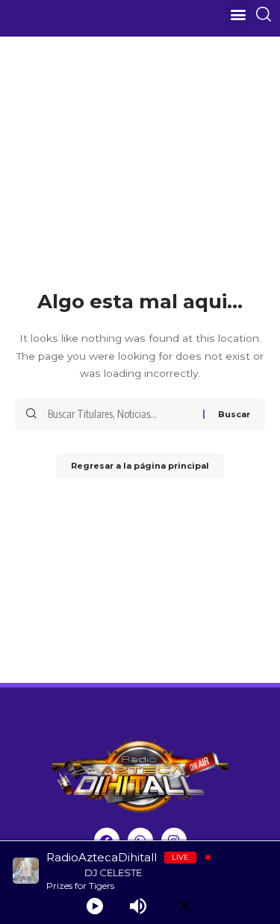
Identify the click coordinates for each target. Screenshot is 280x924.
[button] (237, 13)
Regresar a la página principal (140, 466)
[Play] (94, 906)
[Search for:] (120, 414)
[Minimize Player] (185, 906)
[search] (266, 14)
